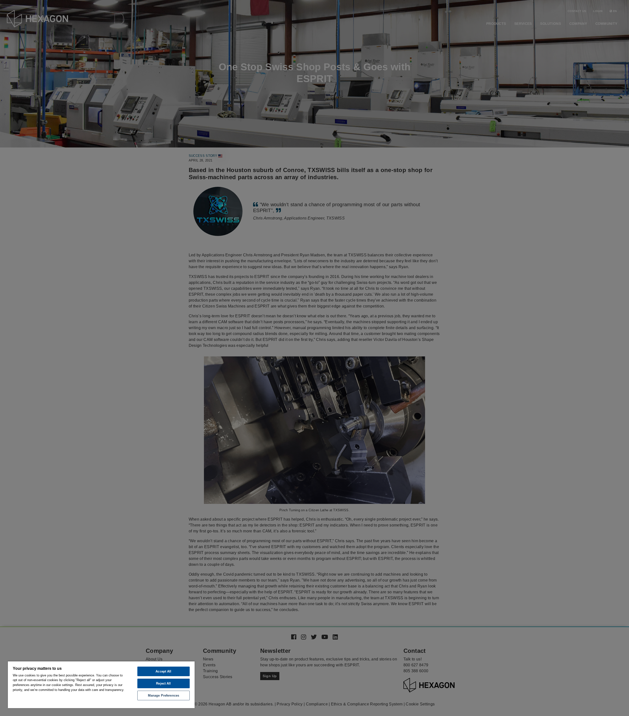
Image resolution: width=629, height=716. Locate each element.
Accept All (163, 671)
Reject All (163, 683)
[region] (101, 684)
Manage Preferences (163, 695)
